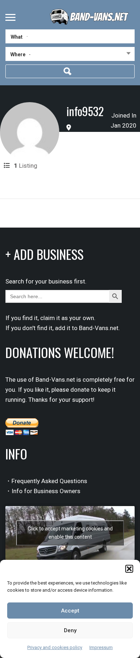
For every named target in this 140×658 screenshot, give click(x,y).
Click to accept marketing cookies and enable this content (70, 533)
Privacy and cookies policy (54, 647)
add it (62, 328)
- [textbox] (30, 54)
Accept (70, 610)
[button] (129, 568)
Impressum (101, 647)
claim (47, 317)
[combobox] (70, 55)
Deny (70, 630)
